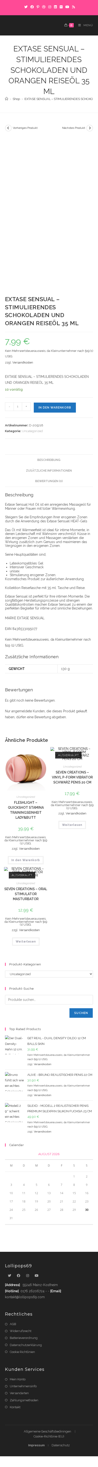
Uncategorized (32, 431)
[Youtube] (37, 1276)
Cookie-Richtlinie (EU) (49, 1436)
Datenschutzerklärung (26, 1345)
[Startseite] (6, 99)
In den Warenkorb (55, 407)
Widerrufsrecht (20, 1331)
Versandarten (19, 1393)
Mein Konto (17, 1379)
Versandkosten (22, 362)
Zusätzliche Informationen (49, 470)
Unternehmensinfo (23, 1386)
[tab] (49, 460)
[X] (26, 7)
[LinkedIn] (55, 7)
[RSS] (73, 7)
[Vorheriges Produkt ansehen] (8, 128)
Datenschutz (61, 1445)
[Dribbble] (44, 7)
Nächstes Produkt (73, 128)
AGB (13, 1324)
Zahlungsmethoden (24, 1400)
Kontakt (15, 1407)
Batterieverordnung (24, 1338)
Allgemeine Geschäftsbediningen (47, 1431)
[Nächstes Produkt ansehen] (89, 128)
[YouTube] (67, 7)
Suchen (81, 1013)
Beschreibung (48, 460)
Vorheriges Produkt (25, 128)
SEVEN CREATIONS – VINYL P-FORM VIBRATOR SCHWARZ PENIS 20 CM (72, 777)
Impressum (36, 1445)
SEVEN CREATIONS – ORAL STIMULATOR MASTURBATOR (25, 894)
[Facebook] (32, 7)
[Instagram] (50, 7)
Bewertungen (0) (49, 481)
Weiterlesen (72, 825)
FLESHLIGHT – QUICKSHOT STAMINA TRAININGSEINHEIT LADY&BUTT (26, 810)
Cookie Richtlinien (22, 1352)
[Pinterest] (38, 7)
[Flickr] (61, 7)
